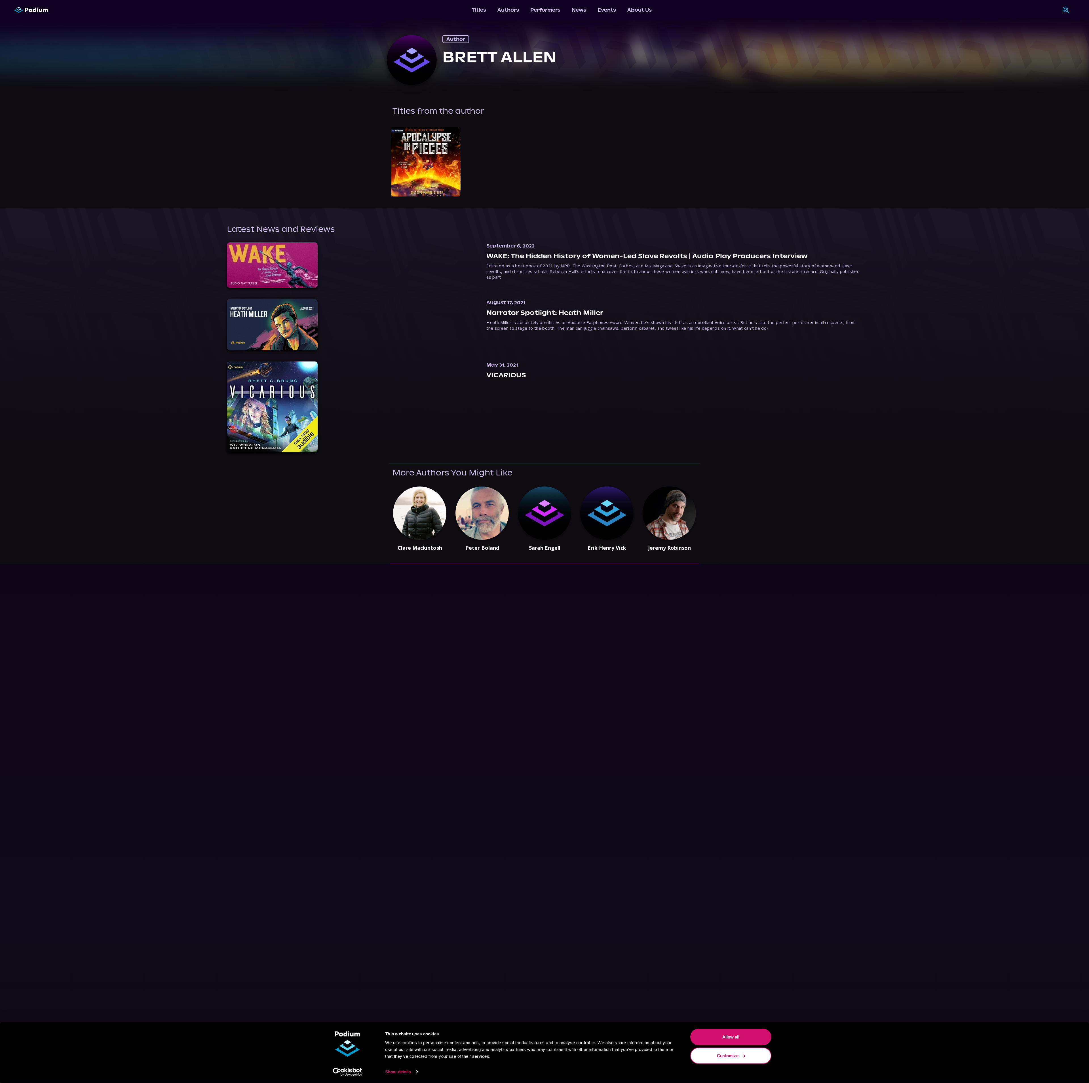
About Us (639, 10)
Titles (479, 10)
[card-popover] (426, 161)
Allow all (731, 1037)
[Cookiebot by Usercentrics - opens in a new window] (347, 1072)
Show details (398, 1071)
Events (607, 10)
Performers (545, 10)
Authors (508, 10)
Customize (727, 1055)
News (579, 10)
